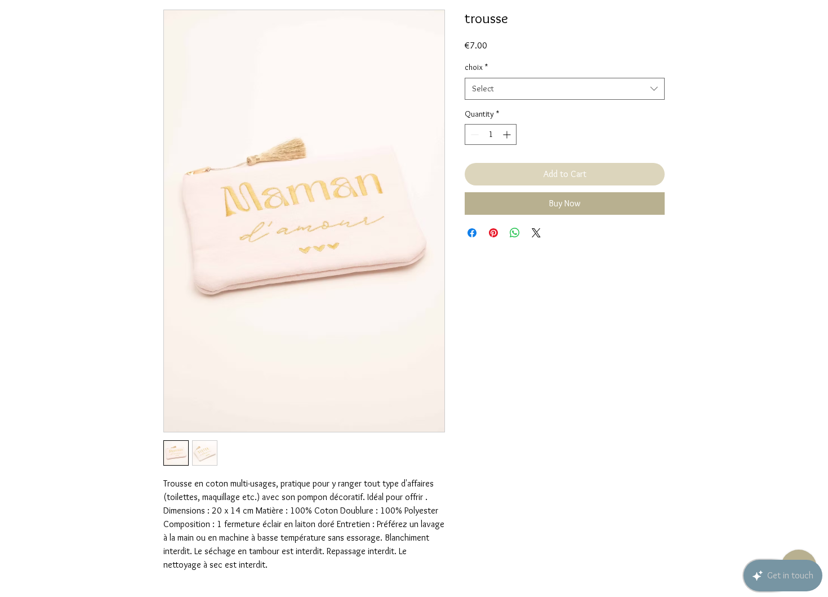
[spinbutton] (490, 134)
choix (476, 67)
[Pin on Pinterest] (493, 233)
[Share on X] (536, 233)
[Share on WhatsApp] (515, 233)
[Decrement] (473, 134)
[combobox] (565, 89)
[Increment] (508, 134)
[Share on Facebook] (472, 233)
